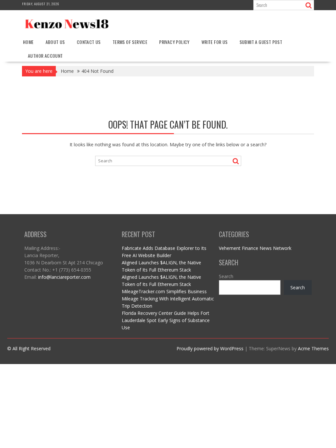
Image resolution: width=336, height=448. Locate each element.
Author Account (45, 55)
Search (226, 276)
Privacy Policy (174, 41)
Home (28, 41)
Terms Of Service (130, 41)
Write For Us (214, 41)
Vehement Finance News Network (255, 248)
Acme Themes (313, 348)
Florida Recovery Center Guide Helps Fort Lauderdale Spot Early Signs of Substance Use (166, 320)
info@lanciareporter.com (64, 277)
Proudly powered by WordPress (210, 348)
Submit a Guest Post (261, 41)
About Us (55, 41)
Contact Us (89, 41)
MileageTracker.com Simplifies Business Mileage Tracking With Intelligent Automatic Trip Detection (168, 298)
